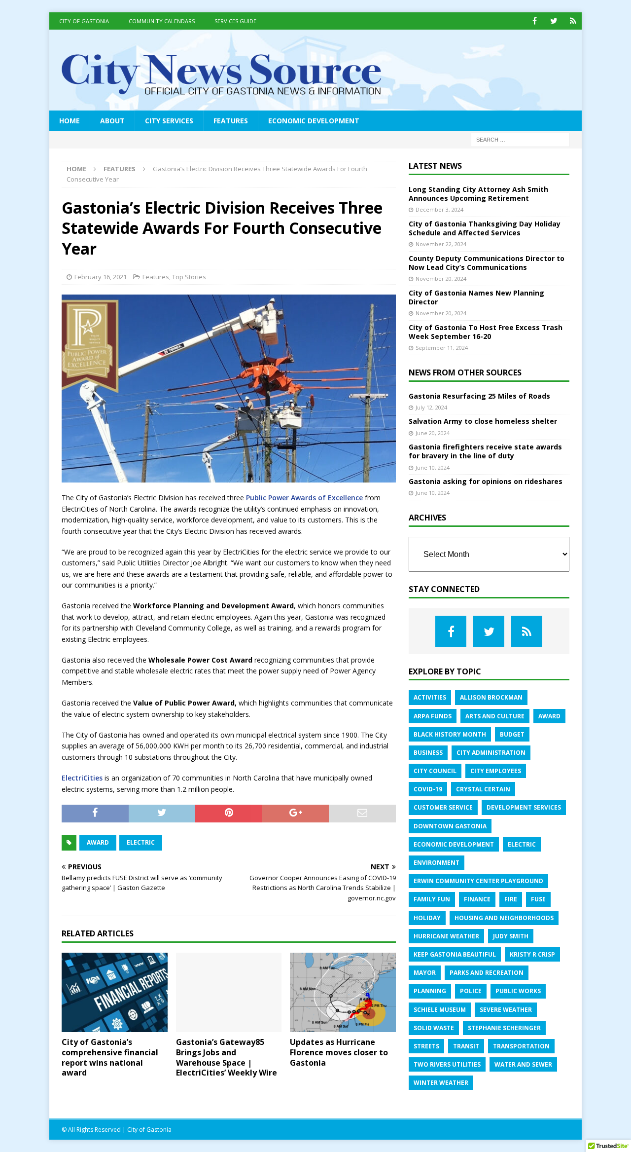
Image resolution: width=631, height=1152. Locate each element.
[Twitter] (553, 21)
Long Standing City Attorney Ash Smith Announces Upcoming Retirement (478, 194)
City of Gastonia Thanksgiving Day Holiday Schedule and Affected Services (485, 228)
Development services (524, 807)
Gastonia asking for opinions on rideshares (485, 481)
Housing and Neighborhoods (504, 918)
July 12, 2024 (431, 407)
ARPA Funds (433, 716)
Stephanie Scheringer (504, 1028)
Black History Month (450, 734)
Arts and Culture (495, 716)
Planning (430, 991)
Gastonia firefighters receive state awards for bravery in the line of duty (485, 451)
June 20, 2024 (433, 433)
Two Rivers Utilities (447, 1064)
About (112, 120)
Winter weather (441, 1082)
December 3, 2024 (439, 209)
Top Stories (189, 276)
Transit (466, 1046)
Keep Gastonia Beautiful (455, 954)
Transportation (521, 1046)
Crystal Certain (483, 789)
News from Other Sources (465, 372)
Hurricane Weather (446, 936)
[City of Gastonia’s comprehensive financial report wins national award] (115, 992)
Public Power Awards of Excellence (304, 497)
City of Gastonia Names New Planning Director (476, 297)
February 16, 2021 (100, 276)
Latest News (435, 165)
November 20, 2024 (441, 278)
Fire (510, 899)
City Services (169, 120)
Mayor (425, 972)
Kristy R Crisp (532, 954)
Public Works (518, 991)
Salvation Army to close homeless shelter (483, 421)
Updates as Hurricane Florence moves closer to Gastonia (339, 1052)
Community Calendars (162, 21)
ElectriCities (82, 777)
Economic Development (313, 120)
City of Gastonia (84, 21)
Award (98, 842)
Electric (141, 842)
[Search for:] (520, 139)
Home (69, 120)
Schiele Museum (440, 1009)
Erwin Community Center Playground (478, 881)
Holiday (427, 918)
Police (471, 991)
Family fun (432, 899)
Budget (512, 734)
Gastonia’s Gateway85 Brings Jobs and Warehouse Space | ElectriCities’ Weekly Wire (226, 1057)
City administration (491, 752)
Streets (426, 1046)
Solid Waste (434, 1028)
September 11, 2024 (442, 347)
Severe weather (506, 1009)
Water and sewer (523, 1064)
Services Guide (235, 21)
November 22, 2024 (441, 244)
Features (230, 120)
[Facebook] (534, 21)
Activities (430, 697)
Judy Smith (510, 936)
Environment (436, 862)
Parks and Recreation (487, 972)
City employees (495, 771)
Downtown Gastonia (450, 826)
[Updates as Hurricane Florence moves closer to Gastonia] (343, 992)
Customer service (443, 807)
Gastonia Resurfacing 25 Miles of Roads (479, 396)
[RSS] (573, 21)
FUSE (538, 899)
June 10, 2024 (433, 467)
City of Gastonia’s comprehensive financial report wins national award (110, 1057)
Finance (477, 899)
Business (428, 752)
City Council (435, 771)
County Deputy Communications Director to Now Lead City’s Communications (486, 263)
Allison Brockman (491, 697)
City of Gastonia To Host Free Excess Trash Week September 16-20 (485, 332)
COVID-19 (428, 789)
